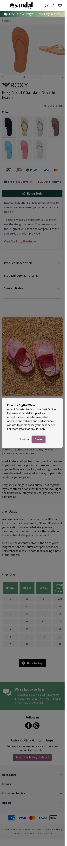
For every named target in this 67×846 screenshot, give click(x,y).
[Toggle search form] (46, 5)
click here (40, 429)
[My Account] (52, 5)
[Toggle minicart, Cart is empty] (60, 6)
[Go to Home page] (25, 5)
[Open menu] (4, 5)
